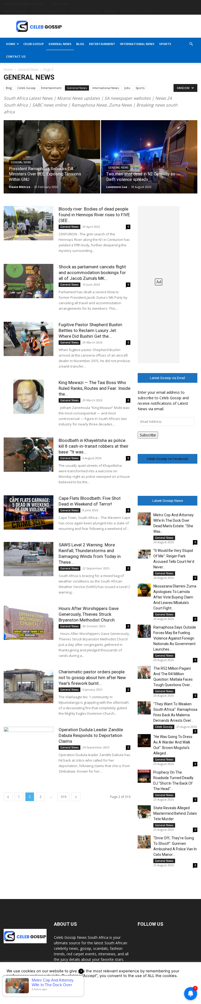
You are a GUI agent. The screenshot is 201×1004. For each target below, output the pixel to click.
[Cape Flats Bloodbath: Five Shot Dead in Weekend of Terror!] (28, 512)
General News (59, 44)
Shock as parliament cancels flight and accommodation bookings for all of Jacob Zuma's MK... (92, 272)
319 (63, 797)
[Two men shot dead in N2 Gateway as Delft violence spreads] (149, 162)
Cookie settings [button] (22, 992)
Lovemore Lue (116, 187)
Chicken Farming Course (48, 11)
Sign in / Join (60, 3)
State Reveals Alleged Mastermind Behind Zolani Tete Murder (175, 813)
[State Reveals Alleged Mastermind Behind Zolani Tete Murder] (144, 811)
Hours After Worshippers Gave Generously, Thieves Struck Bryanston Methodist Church (89, 614)
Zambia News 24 (15, 11)
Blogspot (110, 11)
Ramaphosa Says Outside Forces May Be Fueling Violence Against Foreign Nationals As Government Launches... (174, 638)
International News (137, 44)
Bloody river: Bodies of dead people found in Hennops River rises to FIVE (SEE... (94, 214)
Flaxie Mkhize (19, 187)
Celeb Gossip (33, 44)
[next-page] (75, 796)
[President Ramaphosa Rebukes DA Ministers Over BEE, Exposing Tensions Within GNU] (52, 162)
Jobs (127, 88)
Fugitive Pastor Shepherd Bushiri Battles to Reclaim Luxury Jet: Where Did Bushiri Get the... (90, 330)
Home (10, 44)
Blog (80, 44)
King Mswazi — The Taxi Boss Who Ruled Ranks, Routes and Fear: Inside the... (94, 388)
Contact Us (148, 11)
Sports (165, 44)
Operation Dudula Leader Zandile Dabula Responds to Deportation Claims (91, 735)
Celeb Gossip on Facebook (167, 459)
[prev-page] (8, 796)
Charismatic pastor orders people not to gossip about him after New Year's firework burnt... (92, 677)
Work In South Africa (85, 11)
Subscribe (148, 434)
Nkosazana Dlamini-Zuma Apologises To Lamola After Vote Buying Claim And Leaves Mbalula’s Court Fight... (174, 597)
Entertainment (102, 44)
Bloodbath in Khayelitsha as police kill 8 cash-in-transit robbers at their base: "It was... (94, 446)
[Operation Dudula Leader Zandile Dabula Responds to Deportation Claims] (28, 744)
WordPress (128, 11)
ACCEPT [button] (50, 992)
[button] (191, 44)
